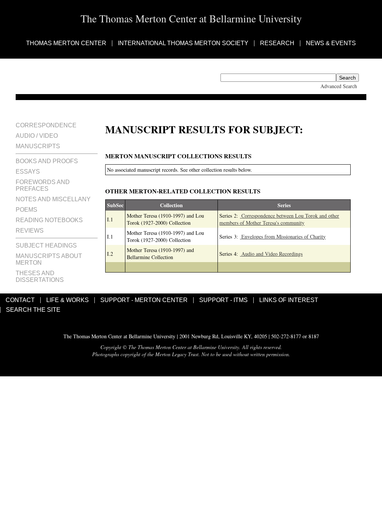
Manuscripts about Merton (49, 259)
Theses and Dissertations (40, 276)
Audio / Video (37, 136)
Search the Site (33, 310)
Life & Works (67, 300)
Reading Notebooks (49, 220)
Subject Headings (46, 245)
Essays (28, 171)
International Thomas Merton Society (183, 43)
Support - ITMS (223, 300)
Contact (20, 300)
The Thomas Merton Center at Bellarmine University (191, 18)
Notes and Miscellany (53, 199)
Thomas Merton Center (66, 43)
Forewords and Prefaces (43, 185)
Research (277, 43)
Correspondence (46, 125)
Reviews (30, 230)
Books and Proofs (47, 161)
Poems (26, 209)
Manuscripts (38, 146)
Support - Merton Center (144, 300)
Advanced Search (338, 86)
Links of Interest (288, 300)
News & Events (331, 43)
